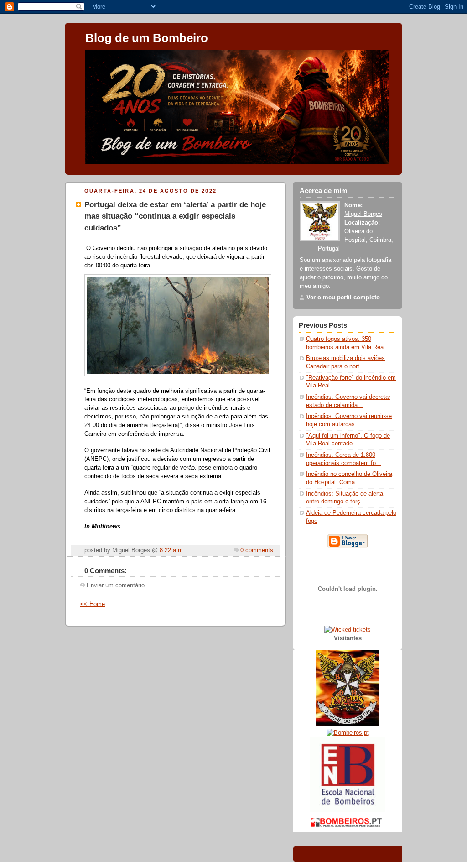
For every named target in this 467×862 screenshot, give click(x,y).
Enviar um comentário (116, 585)
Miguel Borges (363, 214)
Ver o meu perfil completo (343, 297)
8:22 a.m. (172, 550)
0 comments (256, 550)
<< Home (92, 604)
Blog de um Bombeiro (146, 38)
